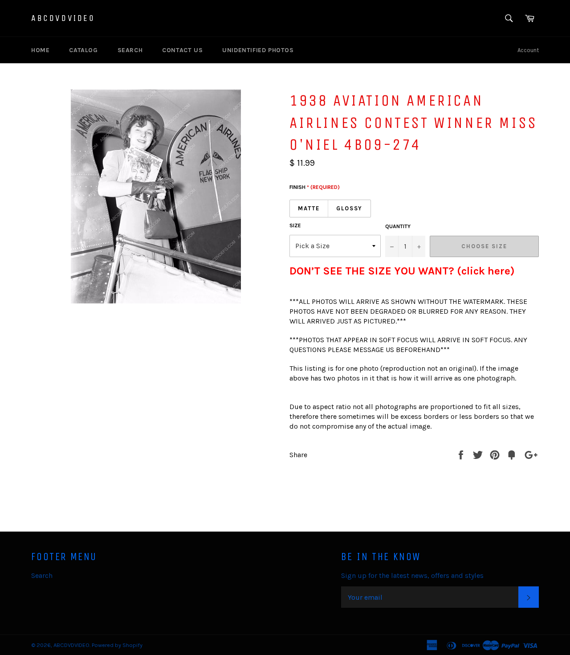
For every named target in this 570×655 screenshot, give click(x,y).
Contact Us (182, 50)
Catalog (83, 50)
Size (295, 225)
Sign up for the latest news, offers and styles (412, 575)
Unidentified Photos (257, 50)
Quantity (398, 226)
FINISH (314, 187)
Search (130, 50)
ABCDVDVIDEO (63, 18)
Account (528, 50)
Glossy (349, 208)
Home (40, 50)
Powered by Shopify (117, 645)
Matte (309, 208)
